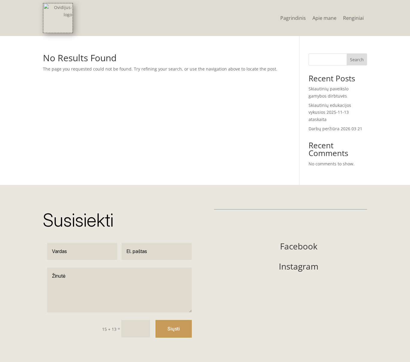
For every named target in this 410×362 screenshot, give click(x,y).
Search (357, 59)
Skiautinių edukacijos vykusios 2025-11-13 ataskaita (330, 112)
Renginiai (353, 18)
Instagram (298, 266)
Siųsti (173, 329)
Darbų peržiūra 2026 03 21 (335, 128)
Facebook (299, 246)
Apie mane (324, 18)
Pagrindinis (293, 18)
